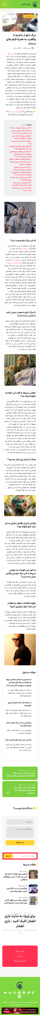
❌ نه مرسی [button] (20, 523)
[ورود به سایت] (20, 498)
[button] (20, 507)
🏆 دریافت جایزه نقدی (20, 517)
